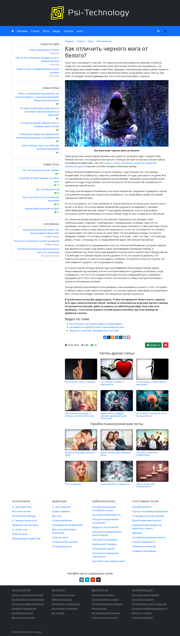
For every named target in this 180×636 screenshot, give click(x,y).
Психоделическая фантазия (67, 525)
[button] (157, 31)
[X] (109, 337)
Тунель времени (61, 511)
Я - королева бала (22, 506)
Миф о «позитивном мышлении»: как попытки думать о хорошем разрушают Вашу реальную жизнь (37, 98)
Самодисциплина (141, 506)
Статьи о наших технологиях (27, 594)
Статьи (35, 31)
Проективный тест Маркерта (115, 484)
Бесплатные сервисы (103, 594)
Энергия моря (20, 534)
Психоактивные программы (107, 604)
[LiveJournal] (120, 337)
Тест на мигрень (73, 484)
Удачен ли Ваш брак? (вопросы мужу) (80, 453)
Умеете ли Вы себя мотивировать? (145, 485)
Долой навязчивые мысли (146, 520)
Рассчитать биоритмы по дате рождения (36, 241)
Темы (90, 41)
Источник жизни (21, 511)
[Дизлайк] (165, 345)
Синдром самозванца (144, 550)
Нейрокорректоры (62, 599)
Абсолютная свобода (23, 515)
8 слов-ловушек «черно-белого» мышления (151, 383)
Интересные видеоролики (106, 613)
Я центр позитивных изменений (150, 511)
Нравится (154, 345)
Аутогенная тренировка (65, 608)
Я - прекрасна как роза (24, 520)
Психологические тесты (105, 617)
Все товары (58, 613)
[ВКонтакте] (105, 337)
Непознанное (104, 41)
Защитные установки (23, 617)
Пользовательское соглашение (149, 604)
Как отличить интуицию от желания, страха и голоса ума (79, 414)
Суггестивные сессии (63, 594)
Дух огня (57, 515)
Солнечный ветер (62, 520)
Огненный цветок (62, 546)
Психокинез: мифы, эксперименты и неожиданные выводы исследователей (37, 137)
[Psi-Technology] (90, 13)
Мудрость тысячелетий (105, 527)
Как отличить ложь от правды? (80, 381)
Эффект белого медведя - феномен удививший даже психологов (114, 416)
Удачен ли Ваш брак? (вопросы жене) (116, 453)
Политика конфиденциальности (149, 608)
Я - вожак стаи (20, 529)
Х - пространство (61, 506)
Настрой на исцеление (104, 539)
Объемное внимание (144, 546)
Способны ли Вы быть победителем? (147, 453)
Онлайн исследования (24, 608)
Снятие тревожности (143, 541)
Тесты (46, 31)
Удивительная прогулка (25, 525)
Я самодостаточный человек (148, 515)
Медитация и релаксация (65, 604)
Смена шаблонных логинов (44, 49)
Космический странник (65, 541)
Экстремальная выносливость (149, 537)
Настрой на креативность (106, 514)
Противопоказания (22, 613)
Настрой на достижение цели (108, 561)
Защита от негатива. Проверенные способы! (94, 330)
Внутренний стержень (104, 544)
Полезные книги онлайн (105, 599)
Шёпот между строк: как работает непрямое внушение (40, 149)
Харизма (137, 532)
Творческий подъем (103, 548)
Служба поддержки (142, 617)
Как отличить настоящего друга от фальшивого (96, 323)
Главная (69, 41)
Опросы (68, 31)
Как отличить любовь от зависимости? (112, 383)
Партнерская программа (145, 594)
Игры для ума (99, 608)
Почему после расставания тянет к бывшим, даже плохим (40, 126)
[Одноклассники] (112, 337)
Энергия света (60, 537)
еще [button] (79, 31)
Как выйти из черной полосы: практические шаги (96, 327)
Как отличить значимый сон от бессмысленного (151, 414)
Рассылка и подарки (143, 599)
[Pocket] (128, 337)
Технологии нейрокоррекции (28, 604)
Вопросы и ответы (142, 613)
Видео (56, 31)
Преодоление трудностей (26, 538)
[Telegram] (124, 337)
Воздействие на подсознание (28, 599)
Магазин (22, 31)
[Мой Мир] (116, 337)
